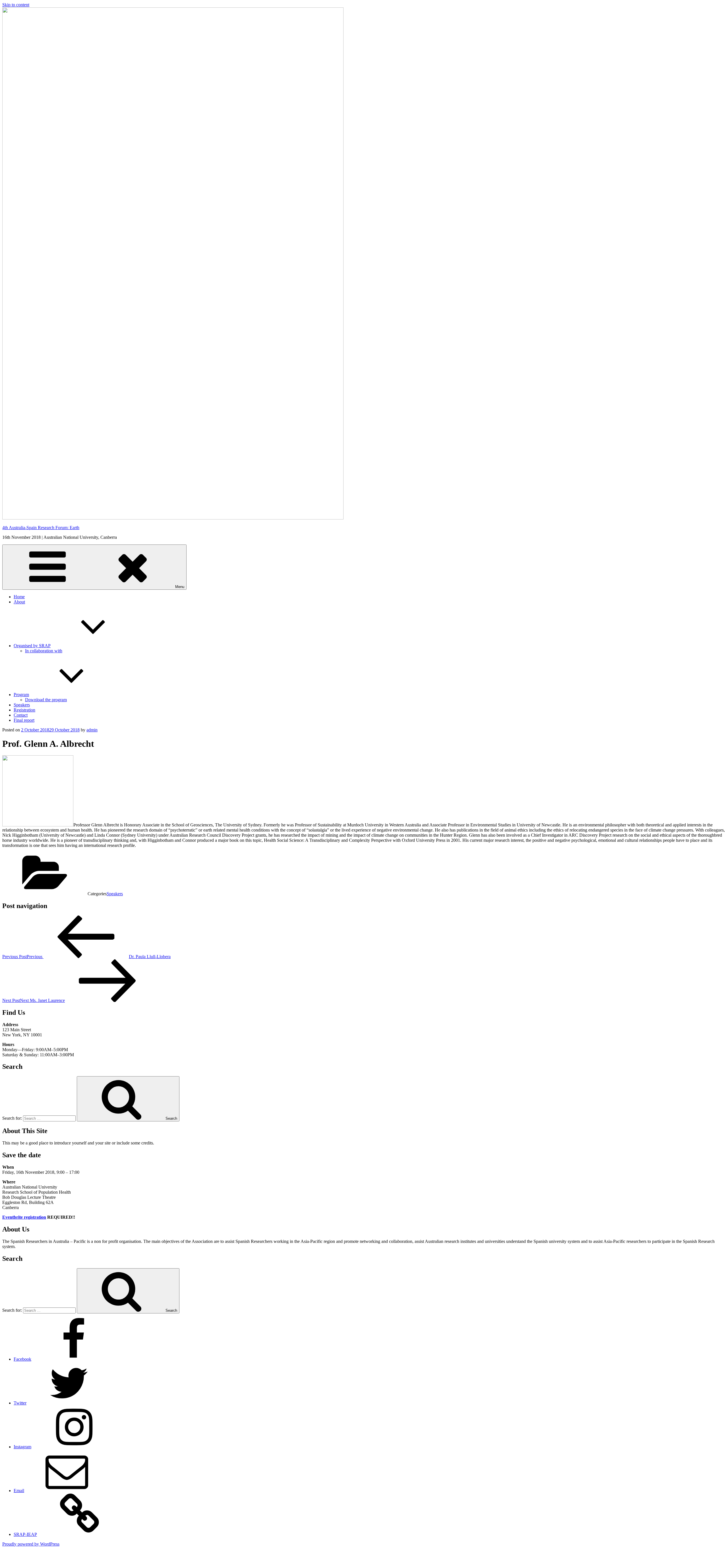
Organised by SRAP (32, 645)
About (19, 601)
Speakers (22, 704)
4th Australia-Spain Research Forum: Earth (40, 527)
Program (21, 694)
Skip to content (15, 4)
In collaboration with (43, 650)
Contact (21, 715)
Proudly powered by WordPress (30, 1544)
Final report (24, 720)
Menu (179, 587)
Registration (24, 710)
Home (19, 596)
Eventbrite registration (24, 1217)
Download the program (46, 699)
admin (92, 729)
